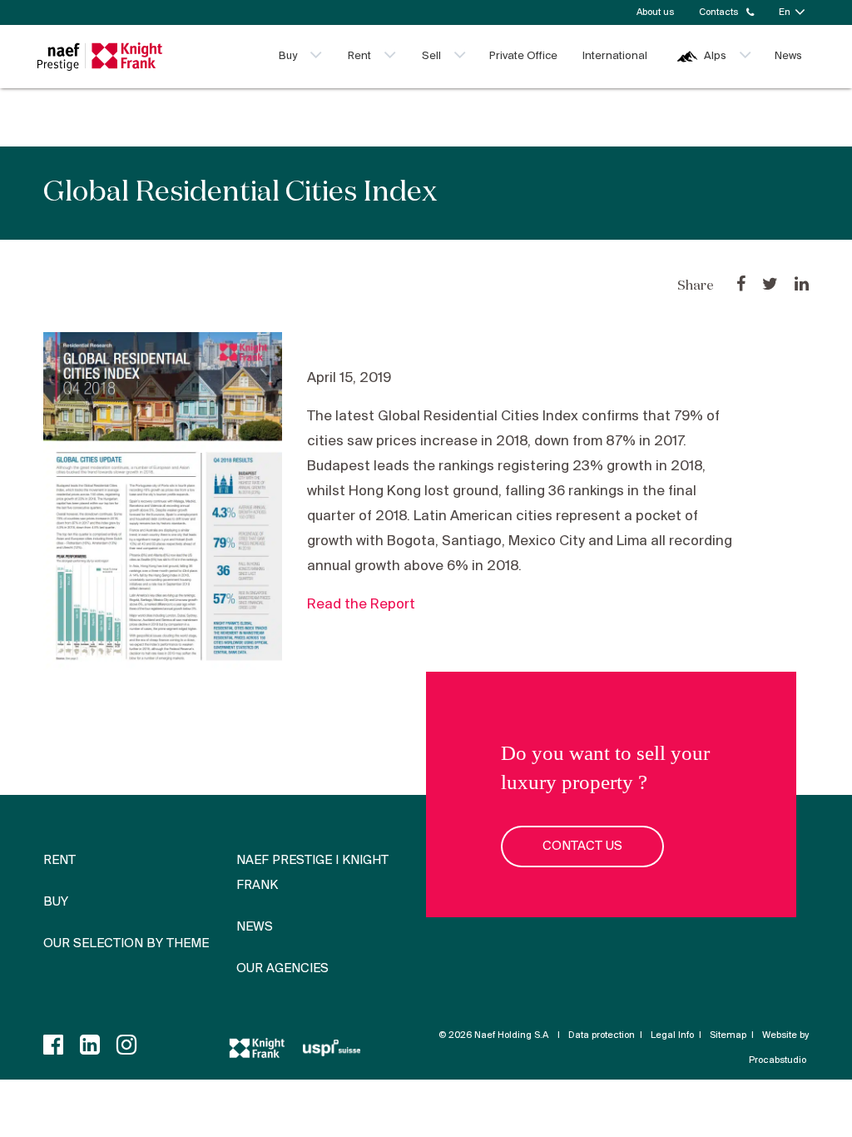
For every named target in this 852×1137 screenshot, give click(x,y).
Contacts (718, 12)
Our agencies (282, 969)
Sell (431, 56)
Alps (715, 56)
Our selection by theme (126, 944)
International (614, 56)
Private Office (523, 56)
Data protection (601, 1035)
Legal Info (672, 1035)
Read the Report (361, 605)
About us (655, 12)
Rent (359, 56)
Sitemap (728, 1035)
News (788, 56)
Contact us (582, 846)
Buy (288, 56)
